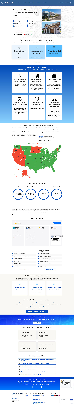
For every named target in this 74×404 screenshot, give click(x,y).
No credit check (41, 136)
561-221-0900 (14, 401)
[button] (12, 236)
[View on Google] (14, 228)
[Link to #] (71, 3)
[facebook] (51, 395)
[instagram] (59, 395)
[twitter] (57, 395)
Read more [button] (27, 243)
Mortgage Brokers (43, 251)
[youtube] (55, 395)
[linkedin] (53, 395)
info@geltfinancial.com (15, 400)
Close (72, 377)
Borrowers (15, 251)
